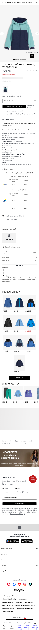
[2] (16, 59)
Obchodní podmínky (9, 599)
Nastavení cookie (8, 602)
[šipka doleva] (2, 33)
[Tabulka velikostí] (35, 101)
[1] (14, 59)
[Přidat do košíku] (32, 56)
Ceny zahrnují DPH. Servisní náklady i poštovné (17, 605)
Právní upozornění (8, 608)
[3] (18, 59)
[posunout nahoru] (19, 527)
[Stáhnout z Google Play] (12, 541)
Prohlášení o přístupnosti (24, 602)
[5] (23, 59)
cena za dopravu (6, 82)
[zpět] (2, 2)
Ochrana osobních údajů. (17, 514)
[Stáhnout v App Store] (27, 541)
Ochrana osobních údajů (10, 596)
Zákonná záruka (7, 612)
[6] (25, 59)
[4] (21, 59)
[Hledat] (36, 2)
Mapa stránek (23, 599)
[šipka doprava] (37, 33)
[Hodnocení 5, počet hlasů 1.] (31, 71)
